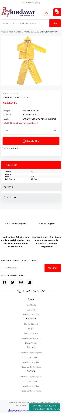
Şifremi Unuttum (31, 314)
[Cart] (57, 12)
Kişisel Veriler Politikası (31, 367)
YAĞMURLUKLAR (31, 110)
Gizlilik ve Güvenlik (31, 357)
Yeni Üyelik (31, 305)
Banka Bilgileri (31, 324)
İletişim (31, 329)
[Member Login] (46, 12)
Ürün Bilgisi (10, 164)
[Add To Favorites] (12, 148)
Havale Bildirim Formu (31, 338)
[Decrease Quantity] (7, 130)
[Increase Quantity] (55, 130)
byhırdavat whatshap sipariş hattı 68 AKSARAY (46, 407)
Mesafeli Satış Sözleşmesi (31, 352)
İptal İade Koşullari (31, 362)
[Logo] (18, 12)
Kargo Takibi (31, 343)
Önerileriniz (10, 197)
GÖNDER (52, 268)
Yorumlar (8, 186)
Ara (55, 23)
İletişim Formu (31, 333)
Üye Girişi (31, 310)
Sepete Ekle (33, 141)
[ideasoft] (14, 410)
